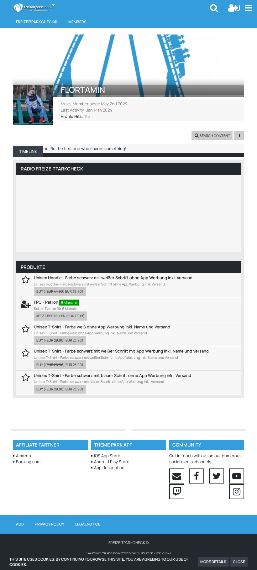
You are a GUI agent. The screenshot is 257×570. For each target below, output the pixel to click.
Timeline (28, 151)
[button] (248, 8)
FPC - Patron (46, 302)
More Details (213, 561)
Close (239, 561)
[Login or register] (234, 8)
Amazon (23, 455)
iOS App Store (107, 455)
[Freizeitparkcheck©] (34, 8)
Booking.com (28, 461)
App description (109, 467)
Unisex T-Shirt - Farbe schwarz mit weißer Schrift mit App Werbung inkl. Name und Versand (121, 351)
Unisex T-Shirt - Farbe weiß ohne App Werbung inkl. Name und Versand (102, 327)
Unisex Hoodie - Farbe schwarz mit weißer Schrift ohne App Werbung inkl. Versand (113, 277)
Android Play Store (111, 461)
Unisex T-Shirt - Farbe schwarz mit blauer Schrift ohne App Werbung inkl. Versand (112, 375)
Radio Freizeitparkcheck (52, 168)
